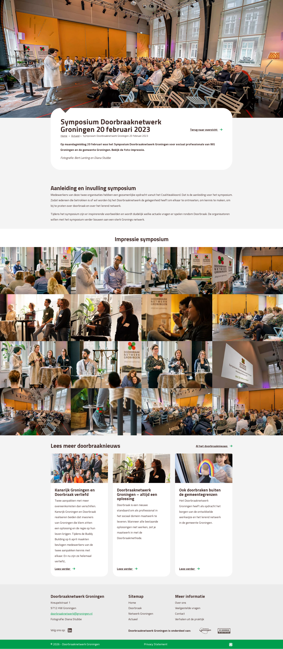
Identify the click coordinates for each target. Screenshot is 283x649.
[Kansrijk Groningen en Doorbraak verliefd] (79, 468)
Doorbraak (135, 608)
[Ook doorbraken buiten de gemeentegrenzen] (203, 468)
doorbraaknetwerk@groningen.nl (72, 613)
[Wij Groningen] (221, 630)
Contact (180, 613)
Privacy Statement (155, 644)
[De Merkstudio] (230, 644)
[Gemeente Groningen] (201, 630)
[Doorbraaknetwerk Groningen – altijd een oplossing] (141, 468)
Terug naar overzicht (204, 129)
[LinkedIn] (69, 630)
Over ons (180, 602)
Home (64, 136)
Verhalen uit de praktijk (189, 619)
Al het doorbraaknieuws (212, 446)
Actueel (75, 136)
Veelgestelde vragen (187, 608)
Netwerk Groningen (140, 613)
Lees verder (63, 569)
